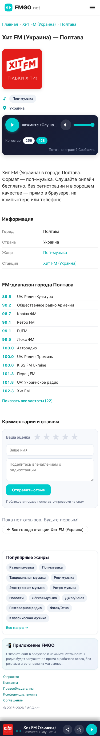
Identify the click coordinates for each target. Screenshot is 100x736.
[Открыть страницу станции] (8, 729)
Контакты (10, 683)
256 (29, 141)
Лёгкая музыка (44, 598)
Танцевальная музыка (27, 578)
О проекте (11, 677)
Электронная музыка (27, 588)
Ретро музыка (64, 588)
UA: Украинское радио (37, 382)
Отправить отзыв (28, 490)
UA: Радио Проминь (35, 356)
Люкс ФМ (25, 339)
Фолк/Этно (59, 608)
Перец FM (26, 373)
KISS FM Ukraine (31, 365)
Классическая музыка (27, 618)
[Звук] (66, 124)
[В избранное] (79, 729)
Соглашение (13, 700)
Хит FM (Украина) (60, 263)
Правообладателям (18, 688)
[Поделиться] (67, 729)
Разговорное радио (25, 608)
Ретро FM (25, 322)
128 (42, 141)
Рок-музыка (64, 578)
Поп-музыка (23, 98)
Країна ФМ (26, 313)
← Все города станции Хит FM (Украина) (45, 529)
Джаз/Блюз (74, 598)
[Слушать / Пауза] (12, 125)
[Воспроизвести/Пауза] (91, 729)
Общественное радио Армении (45, 305)
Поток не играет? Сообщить (72, 150)
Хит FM (23, 390)
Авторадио (27, 348)
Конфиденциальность (20, 694)
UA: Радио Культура (35, 296)
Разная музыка (21, 567)
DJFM (22, 330)
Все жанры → (17, 628)
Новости (16, 598)
